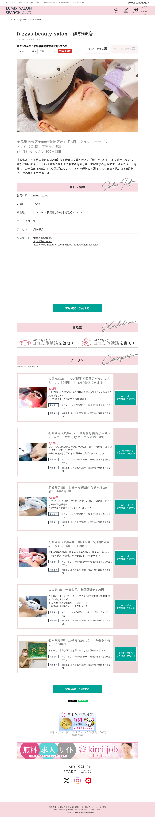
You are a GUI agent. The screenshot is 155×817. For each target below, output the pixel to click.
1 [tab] (66, 135)
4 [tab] (77, 135)
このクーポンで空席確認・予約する (126, 397)
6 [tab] (85, 135)
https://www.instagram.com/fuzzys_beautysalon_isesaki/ (65, 244)
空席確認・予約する (77, 308)
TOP (13, 20)
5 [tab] (81, 135)
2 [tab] (70, 135)
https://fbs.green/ (42, 237)
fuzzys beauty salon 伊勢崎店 (30, 20)
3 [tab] (74, 135)
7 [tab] (88, 135)
